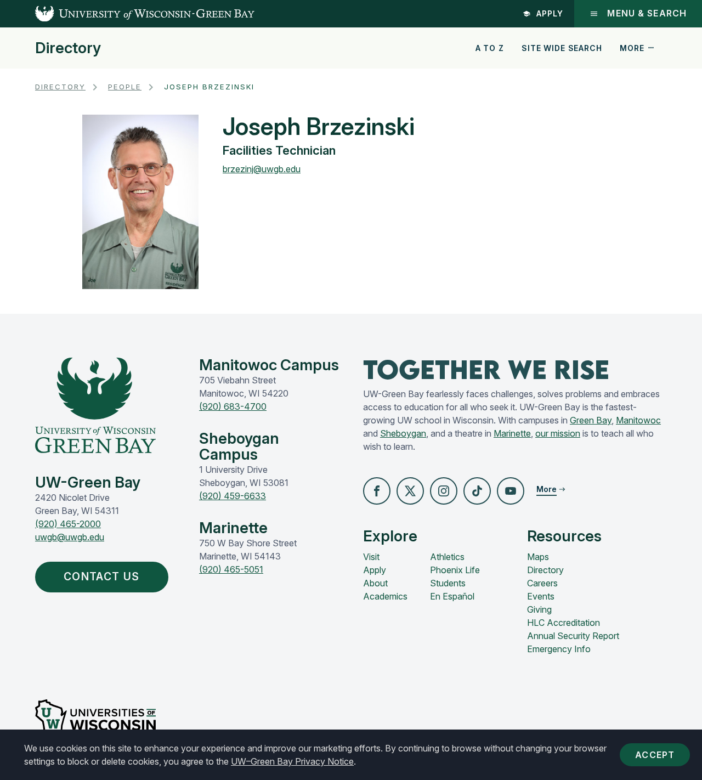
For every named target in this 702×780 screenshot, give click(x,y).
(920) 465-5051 (231, 569)
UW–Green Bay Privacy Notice (292, 761)
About (375, 583)
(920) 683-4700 (233, 406)
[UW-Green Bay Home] (127, 13)
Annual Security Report (573, 635)
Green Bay (591, 420)
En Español (452, 596)
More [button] (632, 48)
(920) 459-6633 (232, 495)
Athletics (447, 556)
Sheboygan (403, 433)
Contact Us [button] (101, 576)
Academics (385, 596)
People (124, 86)
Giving (539, 609)
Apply (549, 13)
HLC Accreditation (563, 622)
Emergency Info (559, 648)
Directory (68, 48)
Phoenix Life (455, 569)
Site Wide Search (562, 48)
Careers (542, 583)
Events (540, 596)
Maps (538, 556)
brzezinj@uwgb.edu (262, 168)
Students (448, 583)
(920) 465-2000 (68, 523)
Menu (647, 13)
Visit (371, 556)
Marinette (512, 433)
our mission (557, 433)
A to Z (489, 48)
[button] (376, 491)
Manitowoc (638, 420)
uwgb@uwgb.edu (69, 537)
